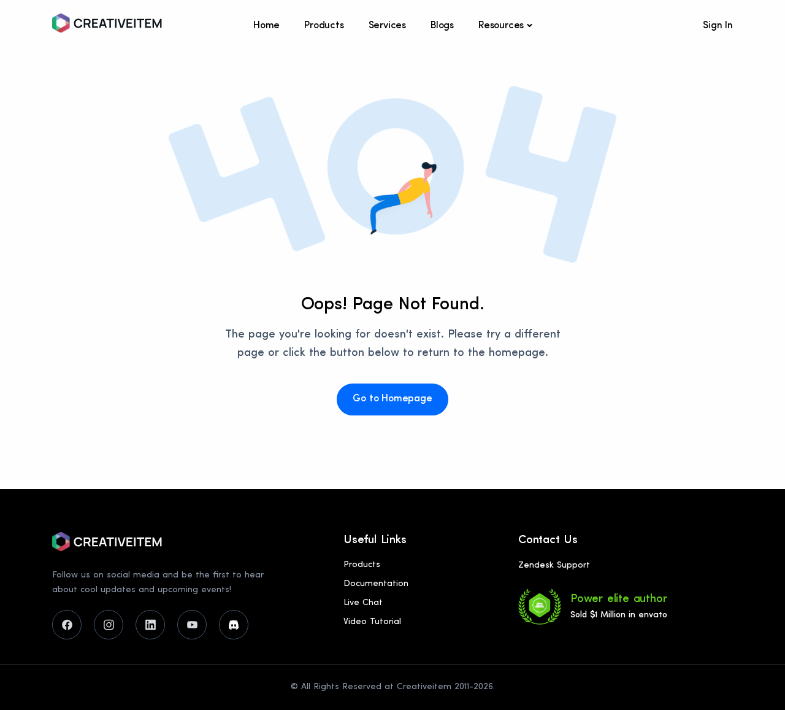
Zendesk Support (554, 565)
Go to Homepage (392, 399)
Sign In (718, 26)
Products (323, 26)
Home (266, 26)
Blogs (442, 26)
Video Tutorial (372, 622)
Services (387, 26)
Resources (501, 26)
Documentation (375, 583)
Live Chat (363, 603)
